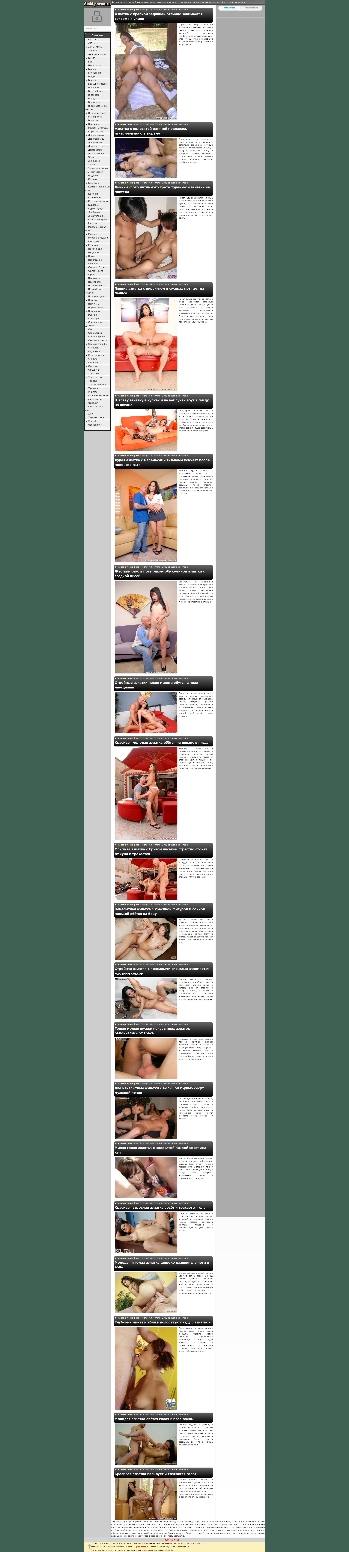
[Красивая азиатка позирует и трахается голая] (146, 1499)
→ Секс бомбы (93, 333)
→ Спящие (91, 359)
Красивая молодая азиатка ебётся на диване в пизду (162, 742)
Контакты (172, 1539)
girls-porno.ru (142, 1547)
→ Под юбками (93, 282)
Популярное (229, 8)
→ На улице (92, 253)
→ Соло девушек (94, 355)
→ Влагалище (93, 124)
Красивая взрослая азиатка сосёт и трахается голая (161, 1207)
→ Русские (91, 315)
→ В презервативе (95, 113)
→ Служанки (92, 352)
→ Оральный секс (95, 267)
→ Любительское (95, 216)
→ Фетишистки (93, 399)
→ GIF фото (92, 43)
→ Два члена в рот (95, 135)
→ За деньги (92, 165)
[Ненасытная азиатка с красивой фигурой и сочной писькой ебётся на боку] (146, 939)
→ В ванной (92, 95)
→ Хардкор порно (95, 418)
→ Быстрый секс (94, 91)
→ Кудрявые (92, 205)
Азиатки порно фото (128, 10)
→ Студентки (92, 370)
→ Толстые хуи (93, 377)
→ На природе (93, 249)
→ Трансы (91, 381)
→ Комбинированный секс (97, 188)
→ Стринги (91, 366)
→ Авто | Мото (93, 47)
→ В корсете (92, 102)
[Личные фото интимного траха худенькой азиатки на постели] (146, 238)
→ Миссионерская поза (95, 229)
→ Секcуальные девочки (94, 324)
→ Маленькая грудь (96, 220)
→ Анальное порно (96, 54)
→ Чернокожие (94, 425)
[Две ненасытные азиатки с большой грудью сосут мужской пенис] (146, 1118)
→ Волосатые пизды (96, 128)
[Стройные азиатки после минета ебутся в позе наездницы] (146, 712)
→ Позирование (94, 286)
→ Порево (91, 300)
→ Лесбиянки (92, 212)
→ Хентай (90, 421)
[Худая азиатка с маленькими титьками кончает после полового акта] (146, 515)
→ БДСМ (90, 58)
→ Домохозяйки (94, 150)
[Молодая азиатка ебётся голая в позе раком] (146, 1444)
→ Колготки (92, 183)
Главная (97, 35)
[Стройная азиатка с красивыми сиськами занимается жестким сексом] (146, 998)
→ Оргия (90, 275)
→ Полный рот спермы (93, 291)
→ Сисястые (92, 348)
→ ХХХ (89, 414)
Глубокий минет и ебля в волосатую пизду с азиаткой (162, 1322)
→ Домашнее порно (96, 146)
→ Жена (89, 157)
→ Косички (91, 194)
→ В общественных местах (96, 108)
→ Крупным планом (96, 201)
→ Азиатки (91, 51)
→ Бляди (90, 77)
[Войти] (96, 16)
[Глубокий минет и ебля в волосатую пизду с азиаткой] (146, 1368)
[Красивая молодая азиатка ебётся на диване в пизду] (146, 793)
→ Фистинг (91, 403)
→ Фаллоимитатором (97, 396)
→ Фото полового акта (95, 408)
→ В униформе (93, 117)
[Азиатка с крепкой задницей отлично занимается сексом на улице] (146, 71)
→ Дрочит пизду (94, 154)
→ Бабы (89, 62)
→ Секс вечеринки (95, 337)
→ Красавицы (93, 198)
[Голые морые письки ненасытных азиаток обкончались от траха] (146, 1058)
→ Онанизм (91, 264)
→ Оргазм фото (94, 271)
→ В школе (91, 121)
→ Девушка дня (94, 143)
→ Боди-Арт (92, 80)
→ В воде (90, 99)
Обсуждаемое (251, 8)
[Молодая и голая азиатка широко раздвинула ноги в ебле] (146, 1292)
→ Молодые (92, 242)
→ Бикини (91, 69)
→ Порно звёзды (94, 308)
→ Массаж (91, 223)
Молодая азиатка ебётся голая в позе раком (154, 1419)
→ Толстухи (92, 374)
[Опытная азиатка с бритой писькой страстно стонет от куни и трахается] (146, 879)
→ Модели (91, 234)
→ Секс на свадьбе (96, 344)
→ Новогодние (93, 260)
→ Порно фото (93, 311)
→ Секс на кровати (96, 340)
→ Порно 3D (92, 304)
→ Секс (89, 329)
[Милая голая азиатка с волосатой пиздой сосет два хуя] (146, 1177)
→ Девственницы (94, 139)
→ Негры (90, 256)
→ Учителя (91, 392)
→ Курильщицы (94, 209)
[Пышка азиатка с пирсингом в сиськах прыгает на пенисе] (146, 344)
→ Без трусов (93, 66)
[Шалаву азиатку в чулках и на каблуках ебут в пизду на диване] (146, 430)
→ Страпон (91, 363)
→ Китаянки (92, 179)
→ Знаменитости (94, 172)
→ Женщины (92, 161)
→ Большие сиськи (96, 84)
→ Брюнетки (92, 88)
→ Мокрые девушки (96, 238)
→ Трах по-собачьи (96, 385)
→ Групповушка (94, 132)
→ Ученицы (91, 388)
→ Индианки (92, 176)
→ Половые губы (94, 297)
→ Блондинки (93, 73)
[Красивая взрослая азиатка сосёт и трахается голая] (146, 1232)
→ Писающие (92, 278)
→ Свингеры (92, 319)
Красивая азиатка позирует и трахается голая (156, 1474)
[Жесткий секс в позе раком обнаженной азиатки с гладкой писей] (146, 627)
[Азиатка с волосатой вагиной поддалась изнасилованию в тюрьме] (146, 158)
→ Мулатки (91, 245)
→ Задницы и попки (96, 168)
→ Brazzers (91, 40)
